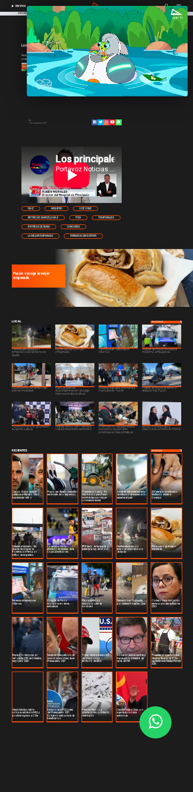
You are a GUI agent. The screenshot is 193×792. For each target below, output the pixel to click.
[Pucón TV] (48, 121)
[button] (30, 208)
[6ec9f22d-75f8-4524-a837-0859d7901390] (122, 306)
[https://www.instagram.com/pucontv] (106, 122)
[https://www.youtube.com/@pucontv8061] (112, 122)
